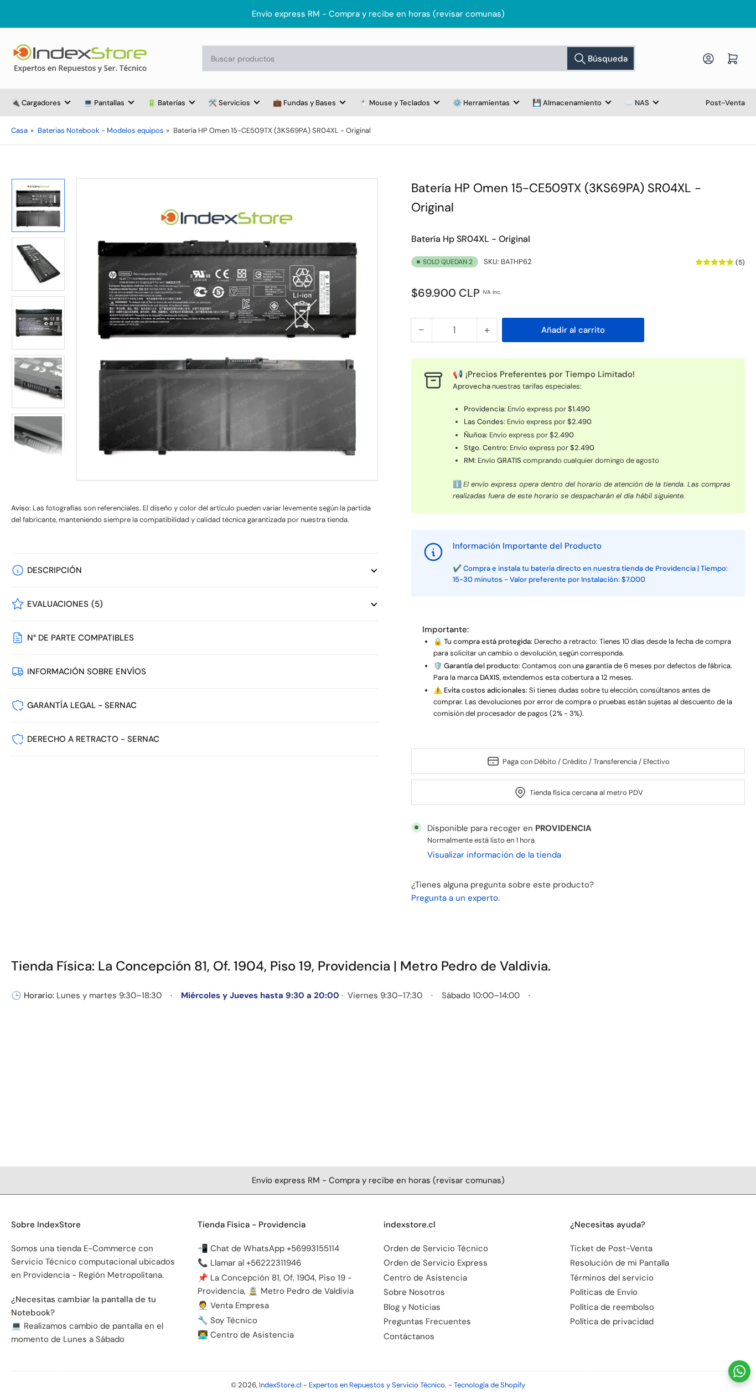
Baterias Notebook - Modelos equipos (101, 130)
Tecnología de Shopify (489, 1385)
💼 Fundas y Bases (304, 102)
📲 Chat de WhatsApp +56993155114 (268, 1248)
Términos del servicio (612, 1277)
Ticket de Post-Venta (611, 1248)
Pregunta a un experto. (455, 898)
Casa (19, 130)
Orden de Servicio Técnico (436, 1248)
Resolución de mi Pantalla (619, 1262)
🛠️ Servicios (229, 102)
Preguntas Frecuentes (427, 1321)
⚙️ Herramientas (481, 102)
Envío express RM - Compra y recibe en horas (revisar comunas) (378, 13)
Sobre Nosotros (414, 1292)
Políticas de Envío (604, 1292)
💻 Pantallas (104, 102)
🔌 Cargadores (36, 102)
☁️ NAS (636, 102)
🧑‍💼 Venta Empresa (233, 1305)
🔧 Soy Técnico (227, 1320)
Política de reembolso (612, 1307)
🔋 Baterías (166, 102)
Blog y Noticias (412, 1307)
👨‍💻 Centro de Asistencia (246, 1334)
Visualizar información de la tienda (494, 854)
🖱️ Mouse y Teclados (394, 102)
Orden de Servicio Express (436, 1262)
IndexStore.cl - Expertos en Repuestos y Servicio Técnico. (353, 1385)
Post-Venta (725, 102)
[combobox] (419, 58)
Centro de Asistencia (425, 1277)
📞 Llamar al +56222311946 (249, 1262)
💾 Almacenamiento (567, 102)
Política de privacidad (612, 1321)
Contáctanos (409, 1336)
